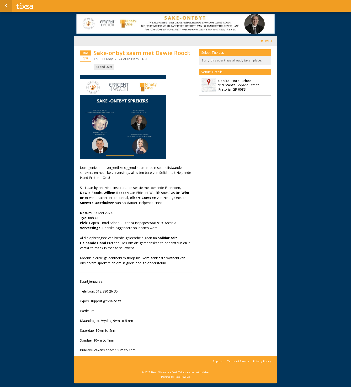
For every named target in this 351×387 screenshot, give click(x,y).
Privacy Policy (262, 361)
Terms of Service (238, 361)
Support (218, 361)
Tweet (268, 41)
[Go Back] (6, 6)
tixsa (39, 6)
